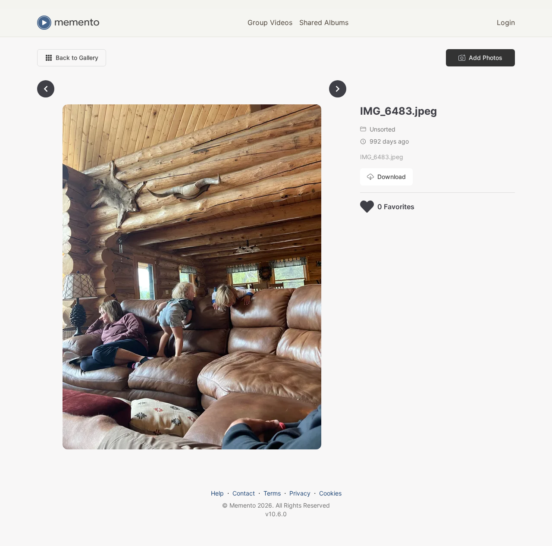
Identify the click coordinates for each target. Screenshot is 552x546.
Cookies (330, 493)
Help (217, 493)
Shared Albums (323, 22)
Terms (272, 493)
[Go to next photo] (337, 88)
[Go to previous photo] (45, 88)
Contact (243, 493)
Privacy (299, 493)
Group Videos (270, 22)
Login (506, 22)
